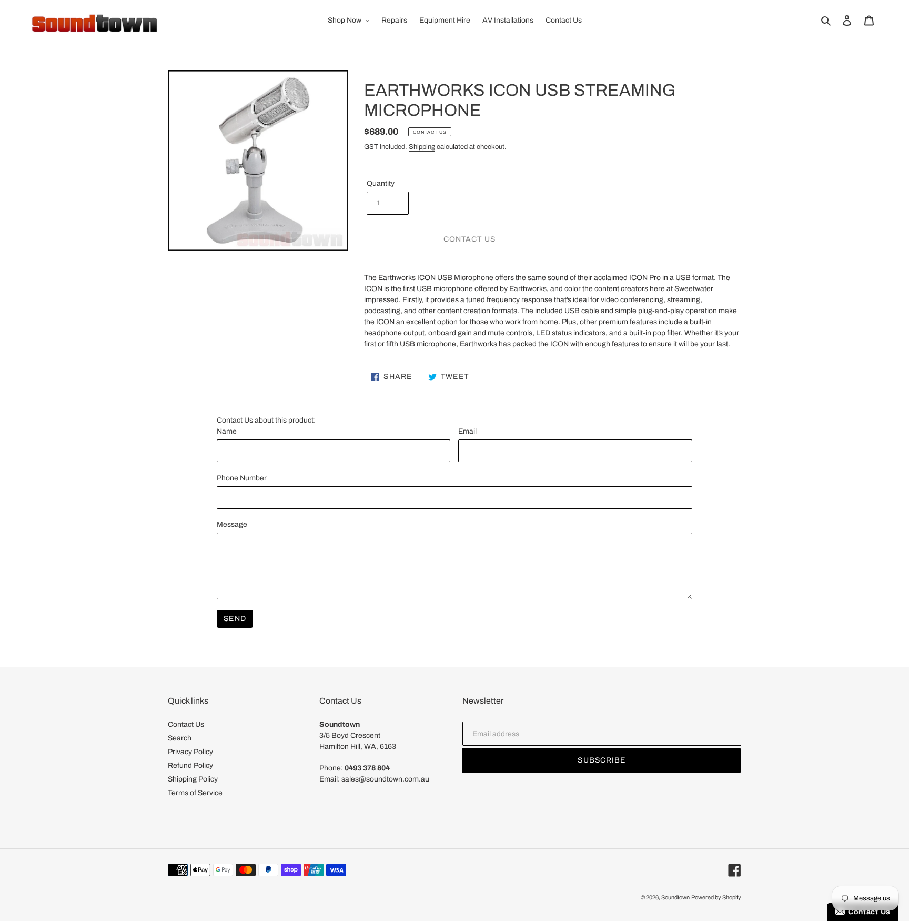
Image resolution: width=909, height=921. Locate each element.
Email (467, 431)
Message (232, 524)
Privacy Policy (190, 752)
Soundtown (675, 897)
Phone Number (242, 478)
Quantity (381, 183)
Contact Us (186, 724)
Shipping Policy (193, 779)
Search (179, 738)
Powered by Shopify (716, 897)
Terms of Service (195, 793)
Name (227, 431)
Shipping (422, 147)
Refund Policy (190, 765)
